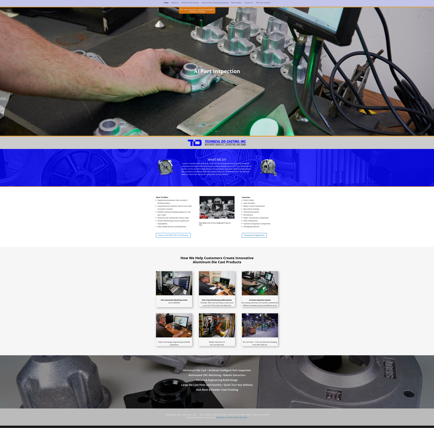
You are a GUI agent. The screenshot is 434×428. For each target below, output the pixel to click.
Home (166, 3)
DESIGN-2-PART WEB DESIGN (232, 417)
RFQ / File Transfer (263, 3)
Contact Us (249, 3)
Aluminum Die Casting (190, 3)
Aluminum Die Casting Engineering (215, 3)
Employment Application (254, 235)
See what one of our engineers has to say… (215, 224)
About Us (175, 3)
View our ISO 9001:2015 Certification (173, 235)
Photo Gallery (236, 3)
